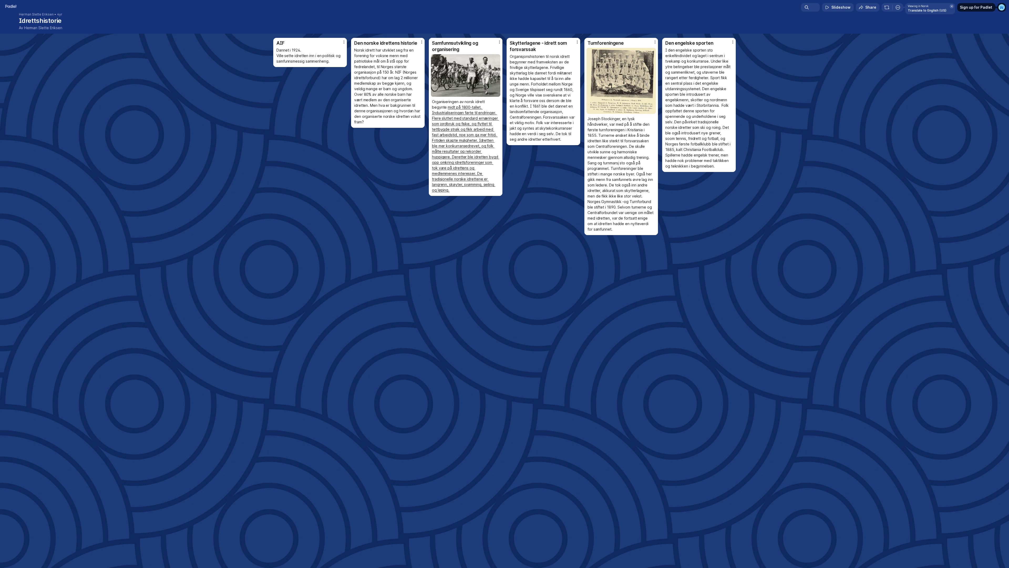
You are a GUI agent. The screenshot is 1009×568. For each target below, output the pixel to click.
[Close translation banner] (952, 6)
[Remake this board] (887, 7)
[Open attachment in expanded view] (465, 75)
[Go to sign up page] (1001, 7)
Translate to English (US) (927, 10)
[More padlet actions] (898, 7)
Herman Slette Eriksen (36, 14)
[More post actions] (344, 42)
